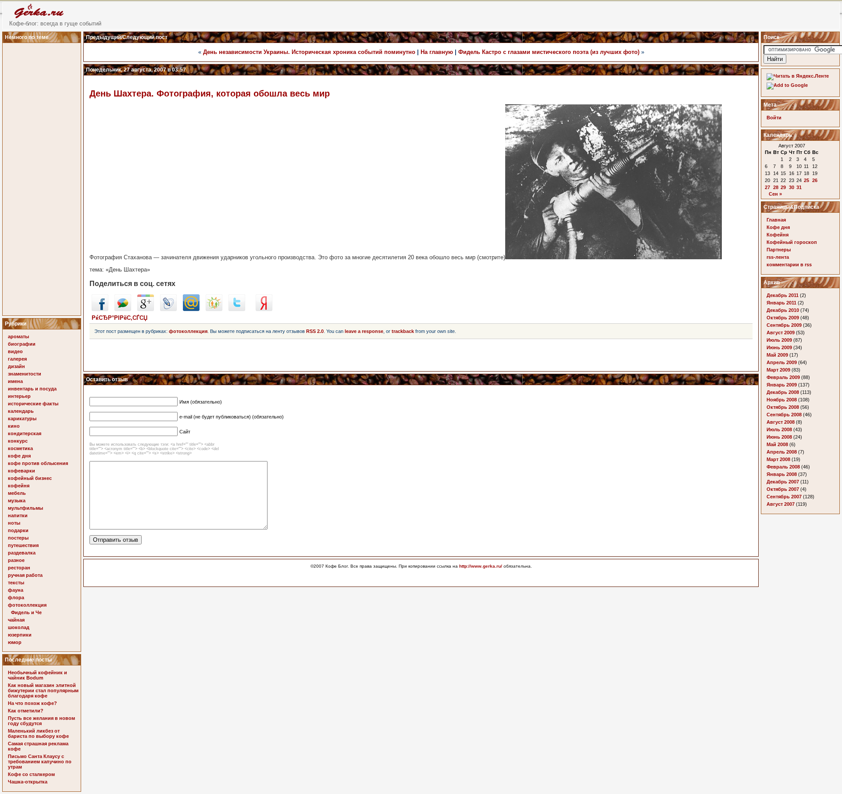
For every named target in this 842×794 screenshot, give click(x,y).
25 (806, 180)
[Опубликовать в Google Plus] (145, 309)
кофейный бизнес (30, 478)
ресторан (19, 567)
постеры (18, 537)
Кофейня (777, 234)
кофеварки (21, 470)
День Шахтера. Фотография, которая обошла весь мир (209, 93)
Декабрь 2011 (783, 295)
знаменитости (24, 373)
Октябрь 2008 (783, 407)
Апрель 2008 (782, 451)
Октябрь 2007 (783, 489)
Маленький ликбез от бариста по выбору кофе (38, 733)
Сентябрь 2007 (784, 496)
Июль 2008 (779, 429)
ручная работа (25, 575)
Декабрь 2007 (783, 481)
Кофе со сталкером (31, 774)
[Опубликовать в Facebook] (100, 309)
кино (14, 426)
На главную (437, 52)
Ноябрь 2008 (782, 399)
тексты (16, 582)
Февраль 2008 (783, 466)
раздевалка (22, 552)
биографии (22, 344)
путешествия (23, 545)
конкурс (18, 440)
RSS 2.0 (315, 331)
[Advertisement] (43, 176)
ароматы (18, 336)
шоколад (18, 627)
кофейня (18, 485)
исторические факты (33, 403)
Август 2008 (781, 422)
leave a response (364, 331)
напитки (18, 515)
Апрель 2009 (782, 362)
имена (15, 381)
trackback (403, 331)
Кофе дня (778, 227)
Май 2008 (777, 444)
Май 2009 (777, 355)
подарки (18, 530)
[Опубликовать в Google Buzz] (122, 309)
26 (814, 180)
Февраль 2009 (783, 377)
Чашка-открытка (27, 781)
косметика (20, 448)
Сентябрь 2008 (784, 414)
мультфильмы (25, 508)
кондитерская (24, 433)
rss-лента (778, 257)
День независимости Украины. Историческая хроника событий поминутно (309, 52)
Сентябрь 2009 (784, 325)
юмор (14, 642)
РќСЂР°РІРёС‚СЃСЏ (119, 318)
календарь (21, 411)
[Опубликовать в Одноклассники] (214, 309)
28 (775, 187)
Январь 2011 (781, 302)
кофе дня (19, 455)
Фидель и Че (26, 612)
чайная (16, 619)
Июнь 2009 (779, 347)
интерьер (19, 396)
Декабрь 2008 (783, 392)
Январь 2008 (782, 474)
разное (16, 560)
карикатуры (22, 418)
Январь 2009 (782, 384)
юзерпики (20, 634)
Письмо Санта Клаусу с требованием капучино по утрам (39, 761)
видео (15, 351)
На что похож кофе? (32, 703)
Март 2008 (778, 459)
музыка (16, 500)
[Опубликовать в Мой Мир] (191, 309)
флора (16, 597)
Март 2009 (778, 369)
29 (783, 187)
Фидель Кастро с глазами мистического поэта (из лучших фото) (548, 52)
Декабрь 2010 (783, 310)
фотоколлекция (27, 605)
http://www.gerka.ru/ (480, 566)
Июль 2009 (779, 340)
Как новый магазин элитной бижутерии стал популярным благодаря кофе (43, 690)
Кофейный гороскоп (792, 242)
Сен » (775, 194)
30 (791, 187)
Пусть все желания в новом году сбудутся (41, 720)
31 (799, 187)
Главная (776, 219)
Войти (774, 117)
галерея (17, 358)
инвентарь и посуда (32, 388)
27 (767, 187)
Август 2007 (781, 504)
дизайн (16, 366)
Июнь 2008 (779, 437)
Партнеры (779, 249)
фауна (15, 590)
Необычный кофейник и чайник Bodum (37, 675)
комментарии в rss (789, 264)
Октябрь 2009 (783, 317)
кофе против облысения (38, 463)
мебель (17, 493)
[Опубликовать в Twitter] (236, 309)
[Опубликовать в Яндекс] (264, 309)
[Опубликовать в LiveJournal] (168, 309)
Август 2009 (781, 332)
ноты (14, 523)
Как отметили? (25, 710)
